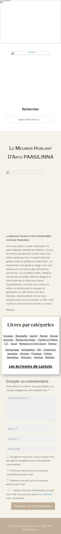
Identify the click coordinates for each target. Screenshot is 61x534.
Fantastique (12, 350)
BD (39, 350)
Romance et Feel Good (32, 343)
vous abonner (45, 494)
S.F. (7, 343)
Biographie (21, 336)
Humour (38, 357)
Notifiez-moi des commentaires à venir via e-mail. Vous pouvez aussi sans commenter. (30, 494)
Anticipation (28, 350)
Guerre (33, 336)
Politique (36, 353)
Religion (49, 357)
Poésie (48, 353)
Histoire (24, 353)
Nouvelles (13, 357)
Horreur (52, 343)
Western (26, 357)
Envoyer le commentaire (33, 506)
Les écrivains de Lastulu (30, 366)
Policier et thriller (48, 340)
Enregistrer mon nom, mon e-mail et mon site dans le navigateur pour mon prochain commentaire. (30, 460)
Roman (44, 336)
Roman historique (25, 340)
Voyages (8, 336)
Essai (14, 343)
